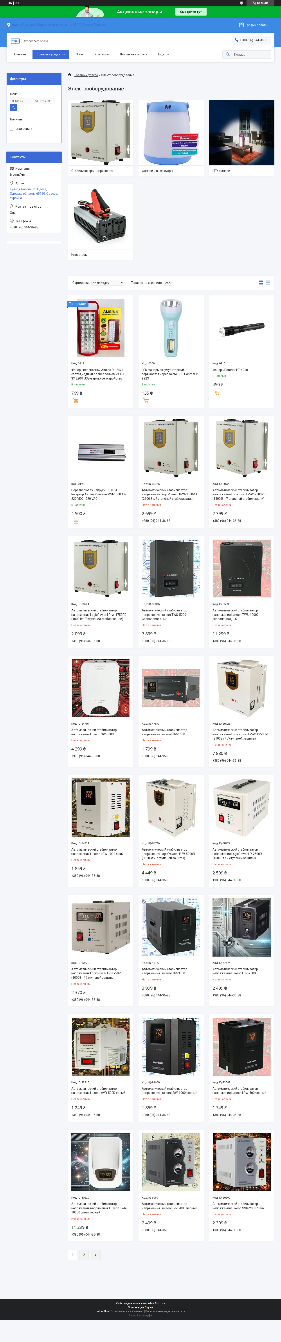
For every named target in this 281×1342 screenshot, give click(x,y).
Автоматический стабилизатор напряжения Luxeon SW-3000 (94, 732)
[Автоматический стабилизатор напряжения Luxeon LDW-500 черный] (242, 1046)
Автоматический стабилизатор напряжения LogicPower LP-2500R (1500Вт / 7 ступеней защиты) (237, 854)
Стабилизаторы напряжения (92, 171)
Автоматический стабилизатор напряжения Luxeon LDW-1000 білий (97, 852)
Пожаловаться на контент (127, 1311)
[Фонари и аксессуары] (171, 132)
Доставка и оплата (133, 54)
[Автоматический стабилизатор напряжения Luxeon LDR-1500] (171, 688)
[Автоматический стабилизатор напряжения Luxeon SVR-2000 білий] (242, 1162)
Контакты (102, 54)
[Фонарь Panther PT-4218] (242, 328)
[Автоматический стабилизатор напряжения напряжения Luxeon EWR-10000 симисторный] (100, 1162)
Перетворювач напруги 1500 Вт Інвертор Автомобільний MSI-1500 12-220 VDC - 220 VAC (98, 494)
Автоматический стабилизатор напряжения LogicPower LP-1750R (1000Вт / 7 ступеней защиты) (96, 973)
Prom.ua (160, 1303)
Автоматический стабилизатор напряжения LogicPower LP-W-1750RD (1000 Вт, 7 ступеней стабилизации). (98, 615)
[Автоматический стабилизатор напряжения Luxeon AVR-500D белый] (100, 1046)
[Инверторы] (100, 216)
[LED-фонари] (241, 132)
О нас (80, 54)
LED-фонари (221, 171)
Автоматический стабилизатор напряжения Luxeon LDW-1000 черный (169, 1091)
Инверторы (79, 254)
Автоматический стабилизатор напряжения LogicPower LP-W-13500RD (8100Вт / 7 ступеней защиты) (241, 734)
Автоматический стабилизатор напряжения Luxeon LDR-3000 (164, 971)
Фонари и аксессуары (157, 171)
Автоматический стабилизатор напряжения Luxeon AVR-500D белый (98, 1091)
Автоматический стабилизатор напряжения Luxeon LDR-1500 (164, 732)
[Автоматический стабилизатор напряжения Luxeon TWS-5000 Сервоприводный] (171, 568)
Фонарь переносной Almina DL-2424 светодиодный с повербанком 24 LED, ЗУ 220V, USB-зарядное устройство (98, 374)
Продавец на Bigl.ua (140, 1307)
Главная (20, 54)
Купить (75, 400)
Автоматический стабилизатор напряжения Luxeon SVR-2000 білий (239, 1206)
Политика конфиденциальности (165, 1311)
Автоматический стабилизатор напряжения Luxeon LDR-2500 (235, 971)
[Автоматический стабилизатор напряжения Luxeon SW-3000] (100, 688)
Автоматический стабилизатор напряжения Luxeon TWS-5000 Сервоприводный (164, 615)
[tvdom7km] (15, 41)
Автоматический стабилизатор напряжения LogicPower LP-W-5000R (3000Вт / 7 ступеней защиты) (168, 854)
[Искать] (228, 54)
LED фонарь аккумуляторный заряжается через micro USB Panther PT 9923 (171, 374)
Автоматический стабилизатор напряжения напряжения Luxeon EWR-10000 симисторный (99, 1208)
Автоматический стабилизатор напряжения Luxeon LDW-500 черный (239, 1091)
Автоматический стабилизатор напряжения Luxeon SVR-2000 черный (169, 1206)
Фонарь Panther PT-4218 (230, 370)
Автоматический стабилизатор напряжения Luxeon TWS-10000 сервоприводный (236, 615)
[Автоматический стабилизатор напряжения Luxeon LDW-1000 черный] (171, 1046)
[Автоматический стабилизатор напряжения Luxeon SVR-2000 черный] (171, 1162)
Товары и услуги (48, 54)
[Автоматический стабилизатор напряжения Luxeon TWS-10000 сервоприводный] (242, 568)
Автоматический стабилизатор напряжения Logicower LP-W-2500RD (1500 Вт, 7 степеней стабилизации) (239, 494)
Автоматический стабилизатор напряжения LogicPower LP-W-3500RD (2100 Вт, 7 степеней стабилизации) (169, 494)
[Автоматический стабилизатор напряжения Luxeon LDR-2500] (242, 927)
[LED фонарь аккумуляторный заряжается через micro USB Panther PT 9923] (171, 328)
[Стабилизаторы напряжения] (100, 132)
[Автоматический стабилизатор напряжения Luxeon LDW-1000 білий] (100, 807)
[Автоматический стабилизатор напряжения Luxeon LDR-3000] (171, 927)
